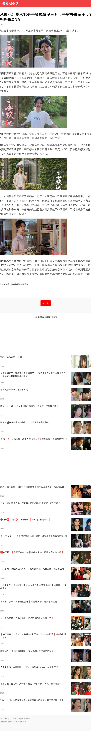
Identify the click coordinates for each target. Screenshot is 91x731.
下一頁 (45, 303)
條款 (17, 722)
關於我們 (4, 722)
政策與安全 (12, 722)
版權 (24, 722)
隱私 (21, 722)
